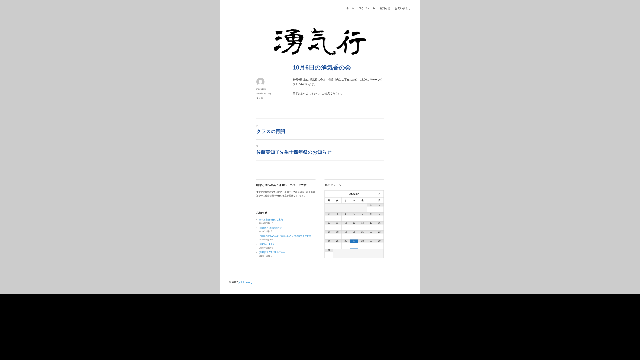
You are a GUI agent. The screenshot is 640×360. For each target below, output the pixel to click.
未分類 (259, 98)
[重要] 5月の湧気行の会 (270, 227)
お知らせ (385, 8)
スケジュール (367, 8)
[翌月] (379, 194)
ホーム (350, 8)
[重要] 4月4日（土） (268, 244)
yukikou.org (245, 282)
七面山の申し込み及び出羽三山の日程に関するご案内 (285, 236)
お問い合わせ (403, 8)
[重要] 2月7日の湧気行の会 (272, 252)
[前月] (329, 194)
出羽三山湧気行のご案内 (271, 219)
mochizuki (261, 88)
